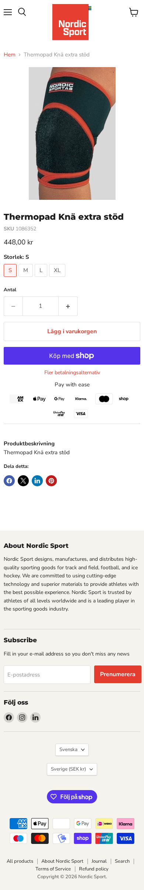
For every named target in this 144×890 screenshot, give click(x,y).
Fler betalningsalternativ (72, 373)
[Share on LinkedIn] (37, 480)
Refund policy (94, 869)
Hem (10, 55)
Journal (99, 861)
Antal (10, 290)
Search (122, 861)
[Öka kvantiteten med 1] (68, 306)
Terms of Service (53, 869)
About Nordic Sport (62, 861)
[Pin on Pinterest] (51, 480)
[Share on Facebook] (9, 480)
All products (20, 861)
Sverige (68, 769)
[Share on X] (23, 480)
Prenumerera (118, 674)
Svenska (68, 749)
